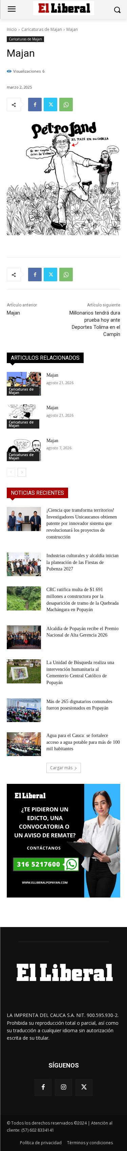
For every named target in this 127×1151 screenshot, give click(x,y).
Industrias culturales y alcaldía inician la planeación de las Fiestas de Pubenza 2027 (82, 562)
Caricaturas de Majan (41, 29)
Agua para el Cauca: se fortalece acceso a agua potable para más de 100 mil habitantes (83, 742)
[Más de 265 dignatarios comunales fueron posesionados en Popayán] (24, 710)
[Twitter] (50, 104)
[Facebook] (35, 104)
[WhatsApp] (66, 104)
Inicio (12, 29)
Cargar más (61, 768)
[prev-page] (11, 472)
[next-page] (22, 472)
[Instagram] (63, 1087)
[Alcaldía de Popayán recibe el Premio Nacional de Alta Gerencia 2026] (24, 637)
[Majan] (24, 384)
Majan (13, 313)
